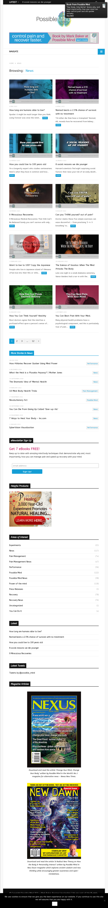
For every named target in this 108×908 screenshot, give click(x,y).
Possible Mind (92, 400)
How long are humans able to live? (27, 110)
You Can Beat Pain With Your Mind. (73, 316)
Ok (54, 904)
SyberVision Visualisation (21, 427)
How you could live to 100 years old (27, 164)
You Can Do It (15, 611)
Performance (92, 364)
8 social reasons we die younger (36, 2)
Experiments (15, 545)
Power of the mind (18, 583)
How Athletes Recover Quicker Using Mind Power (33, 363)
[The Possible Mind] (54, 19)
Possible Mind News (18, 578)
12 (33, 341)
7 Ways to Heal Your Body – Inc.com (27, 418)
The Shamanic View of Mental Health (28, 382)
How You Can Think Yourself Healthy (27, 316)
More (45, 118)
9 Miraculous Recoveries (21, 214)
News (96, 373)
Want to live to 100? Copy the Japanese (29, 265)
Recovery (13, 594)
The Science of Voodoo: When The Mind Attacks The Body (75, 267)
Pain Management (90, 391)
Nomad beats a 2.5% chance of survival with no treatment (76, 112)
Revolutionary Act (18, 400)
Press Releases (16, 589)
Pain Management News (20, 562)
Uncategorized (16, 605)
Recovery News (16, 600)
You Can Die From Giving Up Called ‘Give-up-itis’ (33, 409)
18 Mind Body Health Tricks (23, 391)
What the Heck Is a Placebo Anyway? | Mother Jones (35, 372)
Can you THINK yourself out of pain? (74, 214)
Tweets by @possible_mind (22, 673)
